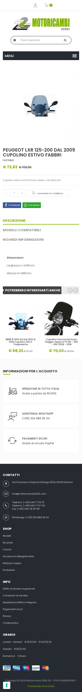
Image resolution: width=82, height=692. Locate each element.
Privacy (7, 616)
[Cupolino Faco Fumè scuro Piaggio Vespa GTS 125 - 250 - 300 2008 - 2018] (61, 318)
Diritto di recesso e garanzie (19, 588)
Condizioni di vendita (15, 595)
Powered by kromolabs (41, 686)
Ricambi (8, 542)
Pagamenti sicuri (13, 609)
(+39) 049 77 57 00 (34, 505)
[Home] (41, 23)
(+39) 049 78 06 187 (28, 508)
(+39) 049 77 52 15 (33, 502)
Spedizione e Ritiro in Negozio (19, 602)
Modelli (7, 535)
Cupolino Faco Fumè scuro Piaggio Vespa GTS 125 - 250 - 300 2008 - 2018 (61, 342)
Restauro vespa (12, 563)
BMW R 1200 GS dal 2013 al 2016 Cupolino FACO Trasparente (20, 342)
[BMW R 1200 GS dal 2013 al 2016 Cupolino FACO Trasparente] (20, 318)
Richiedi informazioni (23, 239)
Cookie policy (10, 622)
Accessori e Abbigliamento (18, 556)
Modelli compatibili (22, 230)
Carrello (46, 5)
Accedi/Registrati (35, 5)
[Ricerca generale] (65, 40)
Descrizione (14, 220)
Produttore (9, 570)
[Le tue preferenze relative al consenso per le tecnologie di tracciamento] (6, 685)
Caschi (7, 549)
